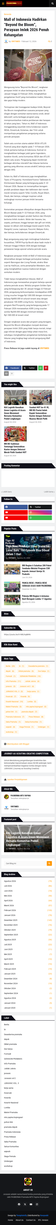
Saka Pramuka (13, 722)
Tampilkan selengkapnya (20, 798)
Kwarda (25, 696)
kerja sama (33, 691)
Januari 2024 (28, 1003)
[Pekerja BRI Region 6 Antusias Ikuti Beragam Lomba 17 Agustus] (12, 600)
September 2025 (28, 935)
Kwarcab (11, 696)
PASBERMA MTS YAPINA (21, 795)
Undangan (43, 727)
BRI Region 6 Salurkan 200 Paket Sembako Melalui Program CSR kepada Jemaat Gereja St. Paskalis (36, 569)
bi (21, 666)
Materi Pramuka (14, 707)
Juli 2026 (28, 886)
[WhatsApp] (40, 368)
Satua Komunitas (33, 722)
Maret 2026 (28, 905)
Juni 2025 (28, 949)
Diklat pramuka (26, 671)
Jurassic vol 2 (27, 686)
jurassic (10, 686)
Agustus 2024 (28, 998)
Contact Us (30, 1220)
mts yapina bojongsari (36, 707)
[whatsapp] (40, 517)
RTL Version (43, 1220)
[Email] (6, 373)
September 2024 (28, 993)
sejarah (10, 727)
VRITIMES (15, 806)
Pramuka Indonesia (15, 717)
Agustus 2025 (28, 940)
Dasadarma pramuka (38, 666)
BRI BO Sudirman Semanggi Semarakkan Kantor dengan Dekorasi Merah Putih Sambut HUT (15, 448)
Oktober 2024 (28, 988)
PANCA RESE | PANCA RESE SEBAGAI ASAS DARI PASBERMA (37, 584)
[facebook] (16, 507)
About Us (19, 1220)
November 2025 (28, 925)
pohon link (11, 712)
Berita (10, 666)
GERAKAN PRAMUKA (30, 676)
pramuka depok (29, 712)
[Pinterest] (46, 368)
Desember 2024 (28, 979)
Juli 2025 (28, 944)
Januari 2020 (28, 1008)
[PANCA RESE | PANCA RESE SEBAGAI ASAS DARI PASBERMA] (12, 587)
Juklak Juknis (32, 681)
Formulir (11, 676)
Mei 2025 (28, 954)
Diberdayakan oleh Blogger (18, 744)
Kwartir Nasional (14, 702)
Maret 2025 (28, 964)
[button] (3, 3)
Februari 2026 (28, 910)
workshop (11, 732)
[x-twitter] (25, 1204)
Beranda (7, 14)
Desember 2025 (28, 920)
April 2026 (28, 900)
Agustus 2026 (28, 881)
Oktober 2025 (28, 930)
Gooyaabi (44, 1215)
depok (10, 671)
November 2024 (28, 983)
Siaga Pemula (26, 727)
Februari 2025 (28, 969)
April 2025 (28, 959)
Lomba (31, 702)
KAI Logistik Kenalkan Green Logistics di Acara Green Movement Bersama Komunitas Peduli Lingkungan (15, 413)
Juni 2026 (28, 891)
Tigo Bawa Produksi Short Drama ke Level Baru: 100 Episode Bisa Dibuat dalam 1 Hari (27, 550)
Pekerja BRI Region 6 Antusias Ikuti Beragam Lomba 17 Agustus (37, 597)
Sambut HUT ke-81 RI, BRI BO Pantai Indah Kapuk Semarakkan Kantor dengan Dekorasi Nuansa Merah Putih (40, 413)
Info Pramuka (13, 681)
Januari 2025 (28, 974)
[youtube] (16, 512)
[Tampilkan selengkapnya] (12, 373)
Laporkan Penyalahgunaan (17, 779)
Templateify (21, 1215)
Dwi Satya (43, 671)
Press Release (36, 717)
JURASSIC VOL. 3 (14, 691)
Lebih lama (48, 492)
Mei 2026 (28, 896)
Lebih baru (7, 492)
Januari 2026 (28, 915)
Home (10, 1220)
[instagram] (40, 512)
